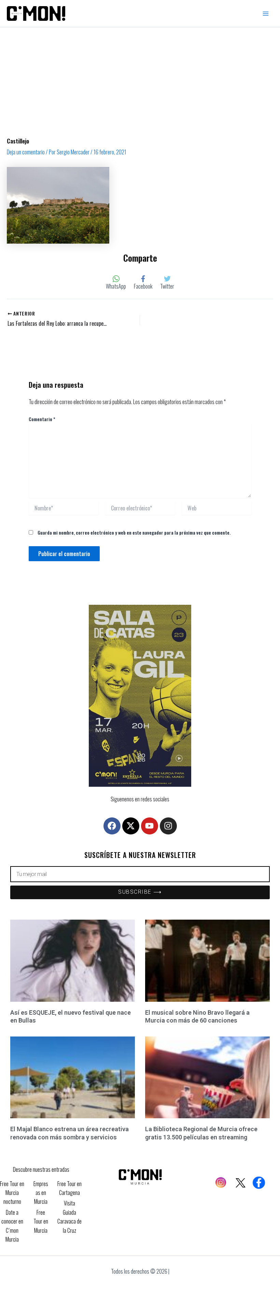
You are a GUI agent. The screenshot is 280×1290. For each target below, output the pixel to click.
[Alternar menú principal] (265, 13)
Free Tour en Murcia (40, 1221)
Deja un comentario (26, 152)
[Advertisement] (140, 78)
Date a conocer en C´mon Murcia (12, 1225)
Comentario (42, 419)
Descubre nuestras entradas (41, 1169)
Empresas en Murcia (40, 1193)
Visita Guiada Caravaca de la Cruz (69, 1216)
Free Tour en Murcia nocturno (12, 1193)
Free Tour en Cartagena (69, 1188)
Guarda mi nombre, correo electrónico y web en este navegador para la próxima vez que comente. (134, 532)
